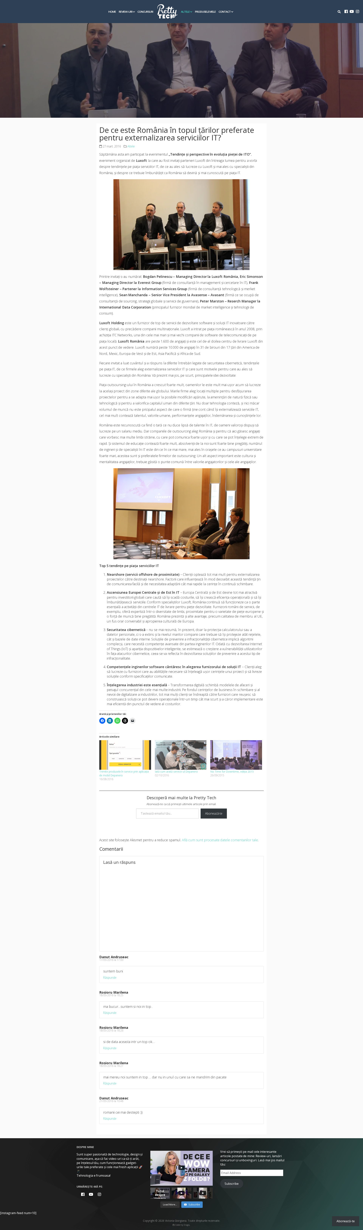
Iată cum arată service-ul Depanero (176, 771)
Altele (185, 11)
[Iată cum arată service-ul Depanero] (181, 755)
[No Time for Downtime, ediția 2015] (236, 755)
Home (112, 11)
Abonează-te (213, 813)
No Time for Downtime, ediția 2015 (232, 771)
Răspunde (109, 977)
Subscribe (232, 1184)
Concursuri (145, 11)
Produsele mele (205, 11)
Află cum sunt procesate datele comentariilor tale (220, 840)
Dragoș (187, 1225)
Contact (225, 11)
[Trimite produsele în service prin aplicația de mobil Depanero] (125, 755)
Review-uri (125, 11)
